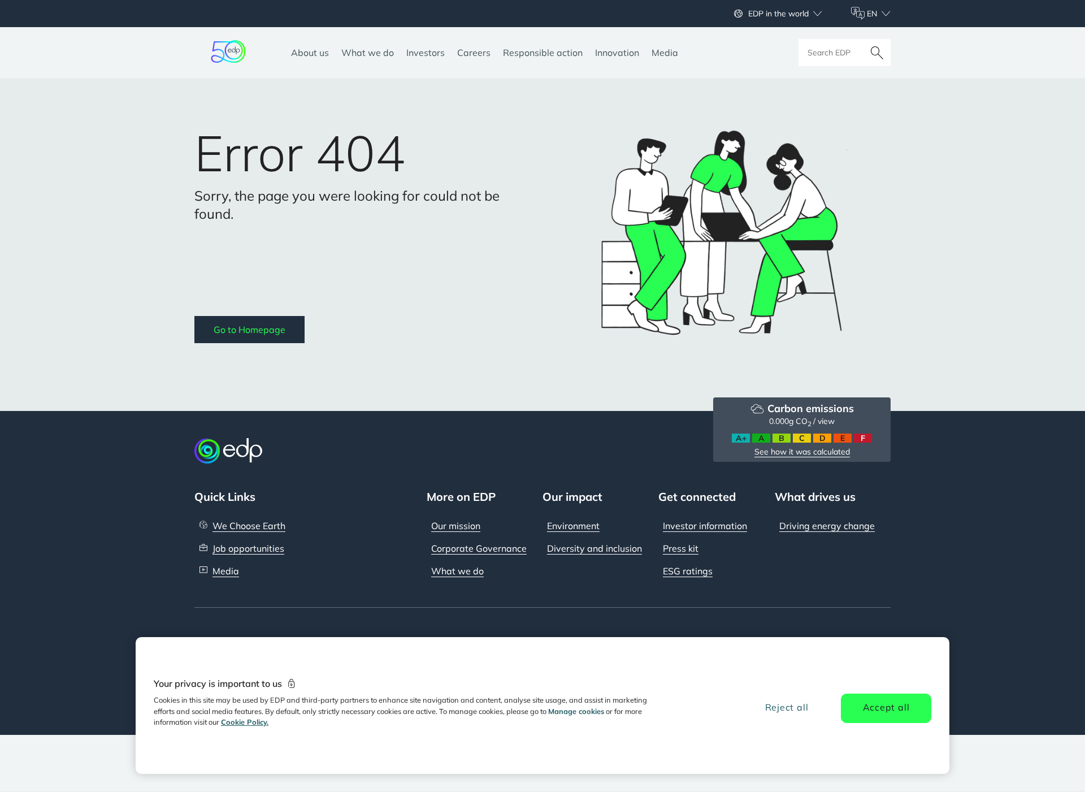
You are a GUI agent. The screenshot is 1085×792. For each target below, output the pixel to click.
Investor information (705, 525)
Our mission (455, 525)
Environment (573, 525)
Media (225, 571)
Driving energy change (827, 525)
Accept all (886, 707)
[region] (542, 705)
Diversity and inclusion (594, 548)
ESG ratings (688, 571)
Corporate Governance (479, 548)
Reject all (787, 707)
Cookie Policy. (244, 721)
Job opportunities (248, 548)
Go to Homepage (249, 329)
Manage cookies (576, 711)
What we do (457, 571)
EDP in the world (778, 13)
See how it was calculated (802, 452)
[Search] (877, 52)
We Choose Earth (248, 525)
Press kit (680, 548)
